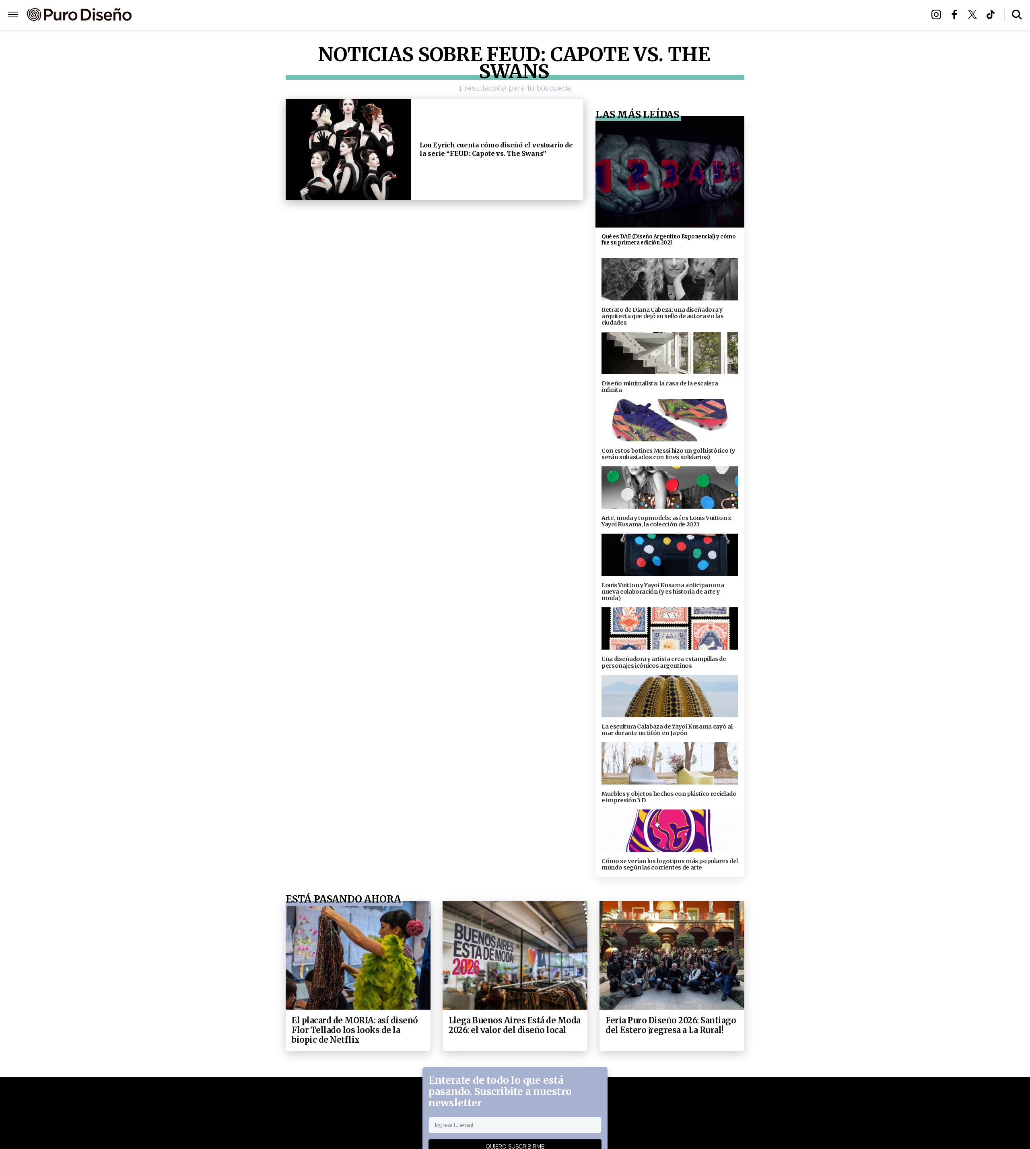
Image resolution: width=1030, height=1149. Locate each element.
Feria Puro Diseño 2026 (608, 15)
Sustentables (532, 15)
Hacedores (478, 15)
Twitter (975, 14)
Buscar (1017, 15)
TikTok (993, 14)
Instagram (938, 14)
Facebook (957, 14)
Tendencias (427, 15)
